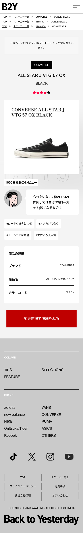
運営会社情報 (23, 495)
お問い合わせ (60, 495)
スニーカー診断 (60, 477)
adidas (9, 407)
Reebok (10, 435)
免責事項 (60, 486)
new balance (14, 414)
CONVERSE (51, 414)
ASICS (47, 428)
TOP (22, 477)
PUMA (47, 421)
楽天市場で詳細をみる (41, 318)
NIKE (8, 421)
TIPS (8, 370)
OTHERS (49, 435)
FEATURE (12, 376)
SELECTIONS (52, 370)
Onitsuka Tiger (16, 428)
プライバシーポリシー (23, 486)
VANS (46, 407)
